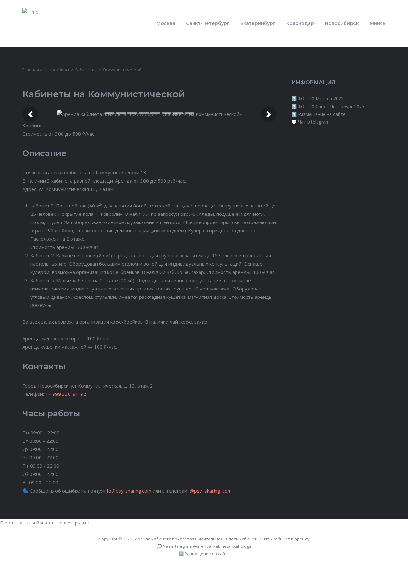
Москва (166, 23)
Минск (378, 23)
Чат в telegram (314, 122)
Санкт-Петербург (207, 23)
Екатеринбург (257, 23)
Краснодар (300, 23)
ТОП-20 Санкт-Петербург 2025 (331, 106)
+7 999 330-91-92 (65, 394)
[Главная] (37, 22)
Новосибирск (342, 23)
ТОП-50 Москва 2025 (321, 98)
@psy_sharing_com (211, 490)
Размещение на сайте (322, 114)
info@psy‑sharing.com (127, 490)
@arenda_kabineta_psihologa (222, 546)
